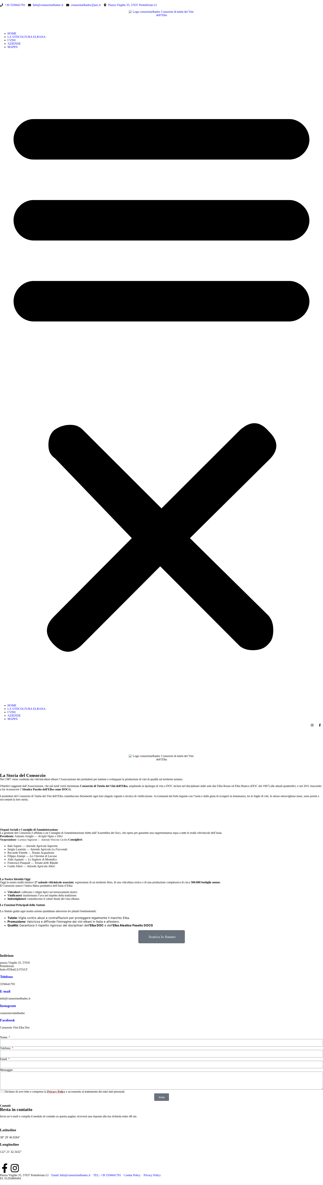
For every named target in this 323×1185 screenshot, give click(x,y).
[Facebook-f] (4, 1168)
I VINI (11, 40)
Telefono (6, 977)
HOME (11, 33)
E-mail (5, 991)
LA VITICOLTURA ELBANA (26, 36)
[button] (161, 376)
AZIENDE (14, 43)
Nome (4, 1037)
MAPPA (12, 47)
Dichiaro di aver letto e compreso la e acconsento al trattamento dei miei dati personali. (64, 1091)
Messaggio (6, 1069)
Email (4, 1059)
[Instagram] (14, 1168)
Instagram (8, 1006)
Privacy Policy (56, 1091)
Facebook (7, 1020)
